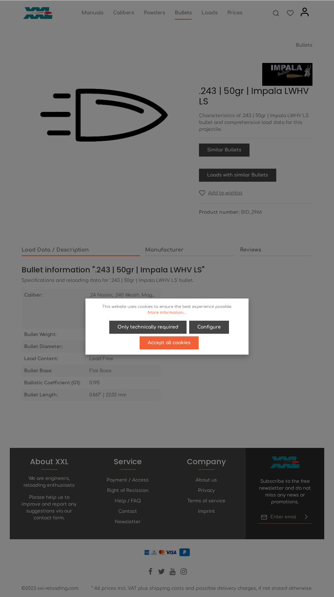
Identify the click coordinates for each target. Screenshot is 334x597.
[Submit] (306, 517)
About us (206, 480)
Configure (209, 327)
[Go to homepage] (38, 13)
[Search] (275, 13)
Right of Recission (127, 490)
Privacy (206, 490)
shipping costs (166, 588)
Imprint (206, 511)
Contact (127, 511)
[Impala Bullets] (287, 74)
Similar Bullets (224, 149)
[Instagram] (183, 573)
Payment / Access (128, 480)
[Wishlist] (290, 13)
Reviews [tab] (250, 250)
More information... (167, 312)
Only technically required (147, 327)
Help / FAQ (128, 500)
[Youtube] (173, 573)
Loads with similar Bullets (237, 175)
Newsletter (128, 521)
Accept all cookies (169, 342)
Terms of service (206, 500)
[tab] (81, 250)
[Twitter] (162, 573)
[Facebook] (151, 573)
